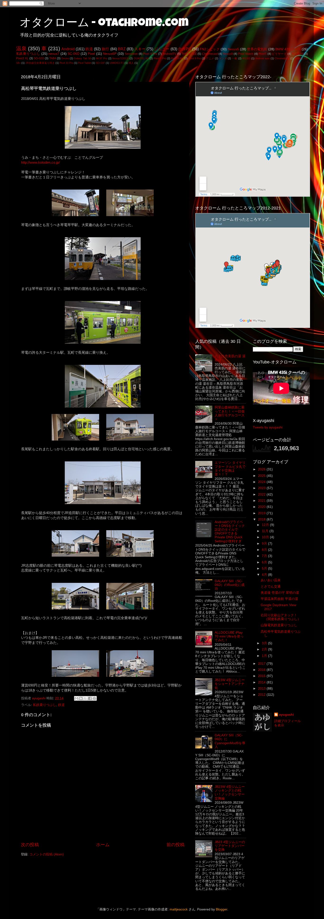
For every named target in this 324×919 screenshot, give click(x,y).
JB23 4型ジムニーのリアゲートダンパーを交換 (230, 845)
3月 (265, 643)
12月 (266, 525)
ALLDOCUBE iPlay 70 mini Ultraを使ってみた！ (229, 636)
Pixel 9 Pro (195, 58)
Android (68, 49)
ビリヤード (279, 54)
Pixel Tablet (84, 62)
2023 (262, 488)
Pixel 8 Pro (177, 58)
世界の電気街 (257, 49)
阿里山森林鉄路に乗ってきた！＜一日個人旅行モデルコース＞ (230, 413)
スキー (140, 49)
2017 (262, 663)
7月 (265, 556)
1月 (265, 656)
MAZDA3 (298, 54)
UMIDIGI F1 (117, 62)
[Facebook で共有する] (90, 698)
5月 (265, 568)
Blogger (221, 909)
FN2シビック (209, 49)
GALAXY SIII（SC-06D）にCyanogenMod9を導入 (230, 741)
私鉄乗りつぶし (28, 54)
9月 (265, 543)
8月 (265, 550)
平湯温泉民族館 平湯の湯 (279, 599)
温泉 (21, 48)
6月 (265, 562)
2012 (262, 694)
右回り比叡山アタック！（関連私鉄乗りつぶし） (281, 617)
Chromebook (282, 58)
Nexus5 (233, 49)
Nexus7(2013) (120, 58)
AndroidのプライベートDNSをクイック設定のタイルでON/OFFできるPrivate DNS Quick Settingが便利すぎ (230, 531)
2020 (262, 507)
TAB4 (52, 58)
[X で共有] (85, 698)
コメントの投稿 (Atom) (46, 854)
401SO (246, 58)
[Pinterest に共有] (94, 698)
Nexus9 (228, 54)
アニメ (210, 58)
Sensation (131, 54)
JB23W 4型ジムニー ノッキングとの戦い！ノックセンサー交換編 (230, 792)
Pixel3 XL (22, 58)
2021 (262, 500)
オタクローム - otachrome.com (104, 23)
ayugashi (286, 714)
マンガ (223, 58)
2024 (262, 482)
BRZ (122, 49)
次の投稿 (30, 844)
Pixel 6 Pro (150, 54)
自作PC (184, 49)
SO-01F (100, 62)
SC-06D (73, 54)
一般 (234, 58)
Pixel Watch (246, 54)
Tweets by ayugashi (267, 427)
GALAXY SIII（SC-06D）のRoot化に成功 (230, 584)
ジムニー (161, 49)
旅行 (105, 49)
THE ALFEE (189, 54)
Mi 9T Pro (101, 58)
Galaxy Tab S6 (82, 58)
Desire (65, 58)
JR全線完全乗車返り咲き (40, 62)
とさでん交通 (271, 586)
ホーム (103, 844)
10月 (266, 537)
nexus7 (53, 54)
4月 (265, 574)
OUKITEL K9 (141, 58)
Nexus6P (109, 54)
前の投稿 (176, 844)
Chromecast (210, 54)
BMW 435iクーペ (288, 49)
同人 (131, 62)
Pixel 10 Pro (66, 62)
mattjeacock (179, 909)
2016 (262, 670)
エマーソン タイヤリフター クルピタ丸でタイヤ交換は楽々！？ (230, 468)
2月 (265, 649)
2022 (262, 494)
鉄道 (89, 49)
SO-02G (39, 58)
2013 (262, 688)
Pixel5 (263, 54)
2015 (262, 676)
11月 (265, 531)
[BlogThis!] (81, 698)
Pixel (91, 54)
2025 (262, 476)
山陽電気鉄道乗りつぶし (279, 625)
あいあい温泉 (271, 580)
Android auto (262, 58)
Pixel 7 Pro (160, 58)
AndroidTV (169, 54)
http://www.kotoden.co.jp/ (40, 162)
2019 (262, 513)
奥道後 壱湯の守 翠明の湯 (280, 592)
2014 (262, 682)
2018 (262, 519)
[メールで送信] (76, 698)
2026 (262, 469)
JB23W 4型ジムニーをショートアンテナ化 (230, 683)
